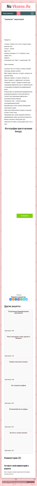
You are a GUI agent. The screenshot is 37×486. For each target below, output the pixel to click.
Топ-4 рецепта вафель (18, 385)
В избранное (24, 216)
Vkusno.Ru (18, 6)
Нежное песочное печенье (18, 362)
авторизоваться (8, 474)
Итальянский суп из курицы (18, 409)
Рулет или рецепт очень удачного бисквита (18, 337)
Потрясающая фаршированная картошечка (18, 312)
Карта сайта (30, 482)
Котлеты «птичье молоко (18, 433)
